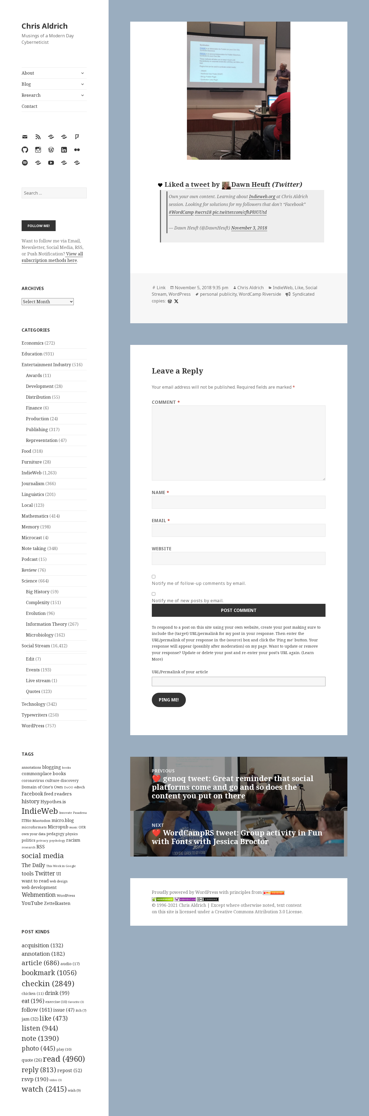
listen (40, 1027)
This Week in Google (61, 866)
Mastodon (41, 820)
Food (26, 451)
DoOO (68, 787)
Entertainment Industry (46, 365)
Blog (26, 84)
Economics (32, 343)
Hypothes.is (53, 801)
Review (29, 570)
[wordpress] (169, 301)
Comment (166, 402)
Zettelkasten (57, 903)
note (40, 1038)
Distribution (38, 397)
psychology (57, 840)
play (64, 1049)
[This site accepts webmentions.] (185, 899)
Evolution (36, 613)
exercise (56, 1001)
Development (39, 386)
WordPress (33, 726)
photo (38, 1048)
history (30, 801)
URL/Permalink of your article (180, 671)
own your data (33, 833)
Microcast (32, 538)
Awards (34, 375)
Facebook (32, 793)
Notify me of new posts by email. (187, 601)
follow (37, 1009)
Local (27, 505)
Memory (30, 527)
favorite (76, 1002)
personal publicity (218, 294)
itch (81, 1010)
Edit (30, 659)
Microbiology (39, 635)
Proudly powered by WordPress (185, 892)
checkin (48, 983)
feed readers (58, 794)
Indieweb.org (262, 196)
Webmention (39, 894)
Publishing (37, 429)
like (53, 1018)
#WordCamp (181, 212)
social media (43, 855)
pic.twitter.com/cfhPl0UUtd (240, 212)
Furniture (32, 462)
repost (69, 1070)
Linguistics (33, 494)
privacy (42, 840)
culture (52, 780)
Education (32, 354)
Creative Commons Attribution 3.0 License (258, 912)
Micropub (58, 827)
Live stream (38, 681)
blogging (51, 767)
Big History (37, 592)
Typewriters (34, 715)
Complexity (37, 602)
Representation (42, 440)
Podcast (30, 559)
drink (57, 993)
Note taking (34, 548)
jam (30, 1019)
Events (33, 670)
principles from (246, 892)
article (40, 962)
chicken (33, 993)
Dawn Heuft (250, 184)
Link (161, 288)
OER (82, 827)
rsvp (35, 1079)
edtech (79, 787)
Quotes (33, 691)
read (64, 1058)
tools (28, 873)
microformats (34, 827)
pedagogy (55, 833)
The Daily (33, 865)
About (28, 73)
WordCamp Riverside (260, 294)
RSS (40, 847)
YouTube (32, 903)
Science (29, 581)
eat (33, 1001)
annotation (43, 953)
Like (299, 288)
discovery (70, 780)
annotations (31, 767)
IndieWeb (32, 473)
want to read (35, 881)
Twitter (45, 873)
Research (31, 95)
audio (70, 963)
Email (161, 521)
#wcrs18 (203, 212)
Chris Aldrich (45, 26)
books (66, 767)
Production (37, 419)
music (73, 827)
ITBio (26, 820)
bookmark (49, 972)
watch (44, 1089)
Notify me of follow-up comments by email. (199, 583)
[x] (175, 301)
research (28, 847)
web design (59, 881)
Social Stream (36, 646)
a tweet (197, 184)
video (55, 1080)
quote (32, 1060)
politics (28, 840)
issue (64, 1010)
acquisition (42, 945)
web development (39, 887)
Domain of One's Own (42, 786)
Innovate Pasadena (73, 813)
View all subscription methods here (52, 257)
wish (74, 1090)
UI (58, 874)
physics (71, 833)
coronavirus (33, 780)
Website (161, 549)
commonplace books (44, 773)
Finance (34, 408)
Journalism (33, 484)
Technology (33, 704)
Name (160, 492)
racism (73, 840)
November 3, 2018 (249, 228)
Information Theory (46, 624)
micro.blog (63, 820)
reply (39, 1069)
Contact (29, 106)
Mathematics (35, 516)
